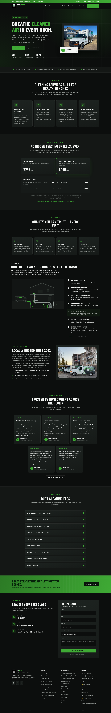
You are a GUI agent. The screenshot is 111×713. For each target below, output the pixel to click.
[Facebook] (13, 683)
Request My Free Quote (78, 650)
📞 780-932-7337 (79, 1)
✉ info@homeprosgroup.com (91, 1)
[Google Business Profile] (21, 683)
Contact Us (84, 692)
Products (41, 6)
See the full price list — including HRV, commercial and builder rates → (55, 201)
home (44, 378)
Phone (63, 623)
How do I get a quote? (33, 565)
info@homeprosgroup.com (25, 625)
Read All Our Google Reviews (55, 477)
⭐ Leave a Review (86, 684)
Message (63, 638)
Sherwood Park (65, 689)
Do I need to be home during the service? (38, 526)
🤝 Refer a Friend (86, 698)
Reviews (64, 6)
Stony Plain (64, 697)
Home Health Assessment (88, 703)
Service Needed (65, 631)
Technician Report (86, 701)
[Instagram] (17, 683)
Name (62, 609)
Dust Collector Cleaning (47, 695)
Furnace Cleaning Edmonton (69, 673)
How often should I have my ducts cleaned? (39, 513)
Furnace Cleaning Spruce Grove (70, 676)
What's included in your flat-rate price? (38, 533)
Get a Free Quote (93, 5)
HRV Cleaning (45, 687)
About (80, 6)
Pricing (35, 6)
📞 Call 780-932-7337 (33, 48)
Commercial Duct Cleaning (48, 692)
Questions (74, 6)
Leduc (63, 700)
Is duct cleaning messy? (33, 546)
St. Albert (63, 691)
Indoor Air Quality (46, 689)
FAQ (69, 6)
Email (62, 616)
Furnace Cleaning (46, 676)
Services (30, 6)
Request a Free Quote (87, 678)
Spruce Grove (65, 694)
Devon (63, 703)
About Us (84, 689)
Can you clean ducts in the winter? (37, 559)
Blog (84, 6)
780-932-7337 (21, 618)
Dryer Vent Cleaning (46, 684)
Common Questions (87, 695)
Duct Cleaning (45, 678)
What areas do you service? (35, 539)
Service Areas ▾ (49, 6)
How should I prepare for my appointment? (39, 552)
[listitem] (83, 281)
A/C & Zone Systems (46, 681)
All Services (44, 673)
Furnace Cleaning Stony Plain (69, 678)
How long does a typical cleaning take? (38, 520)
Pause (70, 336)
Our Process (57, 6)
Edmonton (64, 686)
